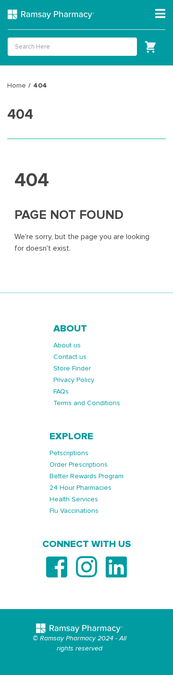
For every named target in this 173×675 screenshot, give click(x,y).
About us (67, 345)
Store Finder (72, 368)
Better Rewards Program (86, 476)
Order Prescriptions (78, 464)
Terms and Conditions (86, 403)
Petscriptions (68, 453)
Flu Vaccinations (74, 511)
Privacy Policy (73, 380)
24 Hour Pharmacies (80, 488)
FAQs (61, 391)
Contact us (69, 357)
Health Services (73, 499)
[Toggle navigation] (160, 14)
